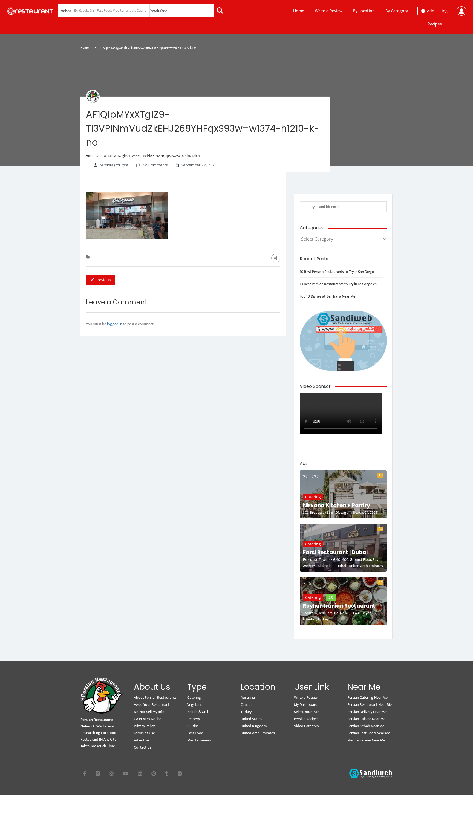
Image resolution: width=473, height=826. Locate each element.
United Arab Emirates (258, 733)
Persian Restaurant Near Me (369, 704)
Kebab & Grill (197, 712)
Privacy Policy (144, 726)
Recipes (435, 24)
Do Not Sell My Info (149, 712)
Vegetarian (195, 704)
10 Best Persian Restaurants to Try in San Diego (337, 271)
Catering (313, 496)
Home (298, 11)
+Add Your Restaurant (151, 704)
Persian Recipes (306, 719)
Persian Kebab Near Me (365, 726)
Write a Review (328, 11)
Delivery (193, 719)
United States (251, 719)
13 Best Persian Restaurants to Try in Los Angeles (338, 284)
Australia (248, 697)
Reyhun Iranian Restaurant (339, 606)
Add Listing (437, 10)
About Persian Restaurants (155, 697)
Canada (247, 704)
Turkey (246, 712)
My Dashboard (306, 704)
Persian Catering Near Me (367, 697)
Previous (102, 279)
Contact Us (142, 747)
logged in (114, 324)
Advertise (141, 740)
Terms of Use (144, 733)
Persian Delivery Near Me (367, 712)
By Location (364, 11)
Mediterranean (199, 740)
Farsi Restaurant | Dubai (335, 552)
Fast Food (195, 733)
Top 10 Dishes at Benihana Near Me (327, 296)
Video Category (306, 726)
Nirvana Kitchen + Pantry (336, 505)
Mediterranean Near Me (366, 740)
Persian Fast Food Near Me (368, 733)
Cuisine (193, 726)
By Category (396, 11)
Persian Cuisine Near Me (366, 719)
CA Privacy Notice (147, 719)
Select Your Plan (306, 712)
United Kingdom (254, 726)
